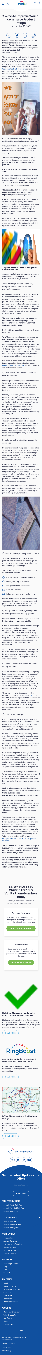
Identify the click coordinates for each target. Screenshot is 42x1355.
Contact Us (8, 1324)
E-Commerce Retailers (13, 1244)
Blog (5, 1270)
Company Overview (11, 1312)
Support (7, 1273)
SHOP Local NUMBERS (21, 962)
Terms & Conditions (8, 1343)
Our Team (8, 1318)
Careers (7, 1321)
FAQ (5, 1267)
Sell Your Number (10, 1250)
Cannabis (7, 1292)
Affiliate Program (10, 1253)
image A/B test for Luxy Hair (13, 365)
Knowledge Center (11, 1264)
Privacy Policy (6, 1347)
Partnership (8, 1238)
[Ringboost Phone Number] (8, 3)
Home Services (10, 1286)
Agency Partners (10, 1241)
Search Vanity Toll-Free (13, 1205)
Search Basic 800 (11, 1211)
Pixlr (25, 695)
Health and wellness (12, 1289)
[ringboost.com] (22, 3)
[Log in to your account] (35, 3)
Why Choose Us (10, 1315)
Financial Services (11, 1302)
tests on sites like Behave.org (14, 69)
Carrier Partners (10, 1247)
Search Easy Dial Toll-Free (14, 1208)
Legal (6, 1283)
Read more (10, 1033)
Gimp (32, 695)
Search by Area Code (12, 1224)
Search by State (10, 1221)
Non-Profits (8, 1298)
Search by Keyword (11, 1228)
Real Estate (8, 1295)
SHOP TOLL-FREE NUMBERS (21, 928)
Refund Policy (6, 1351)
